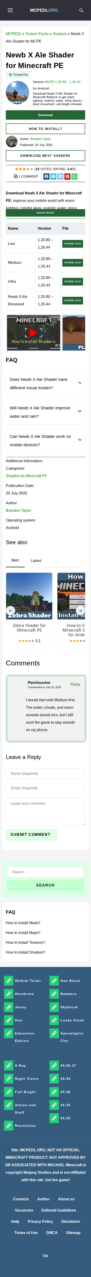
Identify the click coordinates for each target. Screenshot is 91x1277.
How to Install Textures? (25, 942)
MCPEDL (44, 10)
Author (43, 1199)
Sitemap (73, 1233)
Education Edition (25, 1037)
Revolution (25, 1125)
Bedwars (68, 994)
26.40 (65, 1092)
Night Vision (27, 1078)
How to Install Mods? (23, 923)
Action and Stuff (25, 1108)
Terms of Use (26, 1233)
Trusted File (20, 74)
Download (45, 115)
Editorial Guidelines (59, 1210)
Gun (19, 1020)
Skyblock (69, 1007)
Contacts (21, 1199)
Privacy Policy (40, 1221)
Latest (36, 560)
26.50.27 (68, 1065)
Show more (45, 212)
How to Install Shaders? (25, 952)
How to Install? (45, 129)
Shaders (60, 34)
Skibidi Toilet (28, 981)
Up (45, 1256)
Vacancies (24, 1210)
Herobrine (24, 994)
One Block (70, 981)
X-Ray (20, 1065)
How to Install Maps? (23, 933)
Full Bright (25, 1092)
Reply (75, 684)
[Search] (81, 10)
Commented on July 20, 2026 (44, 687)
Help (15, 1221)
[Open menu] (10, 10)
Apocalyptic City (72, 1037)
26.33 (65, 1105)
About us (66, 1199)
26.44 (65, 1078)
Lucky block (72, 1020)
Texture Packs (37, 34)
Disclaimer (70, 1221)
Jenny (21, 1007)
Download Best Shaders (45, 155)
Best (15, 560)
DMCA (52, 1233)
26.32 (65, 1118)
